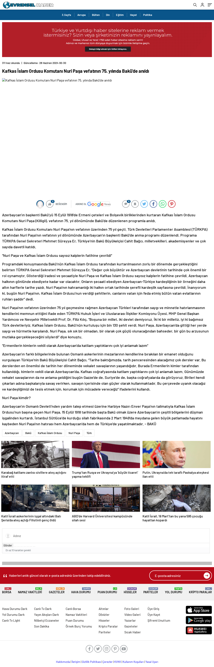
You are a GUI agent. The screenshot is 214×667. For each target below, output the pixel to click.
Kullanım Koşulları (133, 661)
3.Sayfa (66, 15)
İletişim (76, 661)
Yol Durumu (173, 590)
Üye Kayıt (154, 614)
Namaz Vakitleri (30, 590)
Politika (147, 15)
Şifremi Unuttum (159, 620)
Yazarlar (130, 620)
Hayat (133, 15)
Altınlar (104, 609)
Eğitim (120, 15)
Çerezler (108, 661)
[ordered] (24, 546)
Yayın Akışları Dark (46, 614)
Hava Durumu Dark (14, 609)
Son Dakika (41, 626)
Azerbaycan (12, 433)
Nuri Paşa (74, 433)
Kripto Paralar (200, 590)
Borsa (6, 590)
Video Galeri (132, 614)
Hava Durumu (81, 590)
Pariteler (150, 590)
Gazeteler (57, 590)
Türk (89, 433)
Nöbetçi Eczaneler (46, 620)
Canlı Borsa (73, 609)
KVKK (117, 661)
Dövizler (104, 614)
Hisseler (130, 590)
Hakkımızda (63, 661)
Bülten (96, 15)
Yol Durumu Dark (13, 614)
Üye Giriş (153, 609)
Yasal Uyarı (151, 661)
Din (108, 15)
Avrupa (81, 15)
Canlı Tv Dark (43, 609)
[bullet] (28, 546)
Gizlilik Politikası (91, 661)
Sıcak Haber (132, 632)
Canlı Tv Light (11, 620)
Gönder (8, 545)
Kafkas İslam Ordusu (50, 433)
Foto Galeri (131, 609)
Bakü (28, 433)
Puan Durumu (107, 590)
